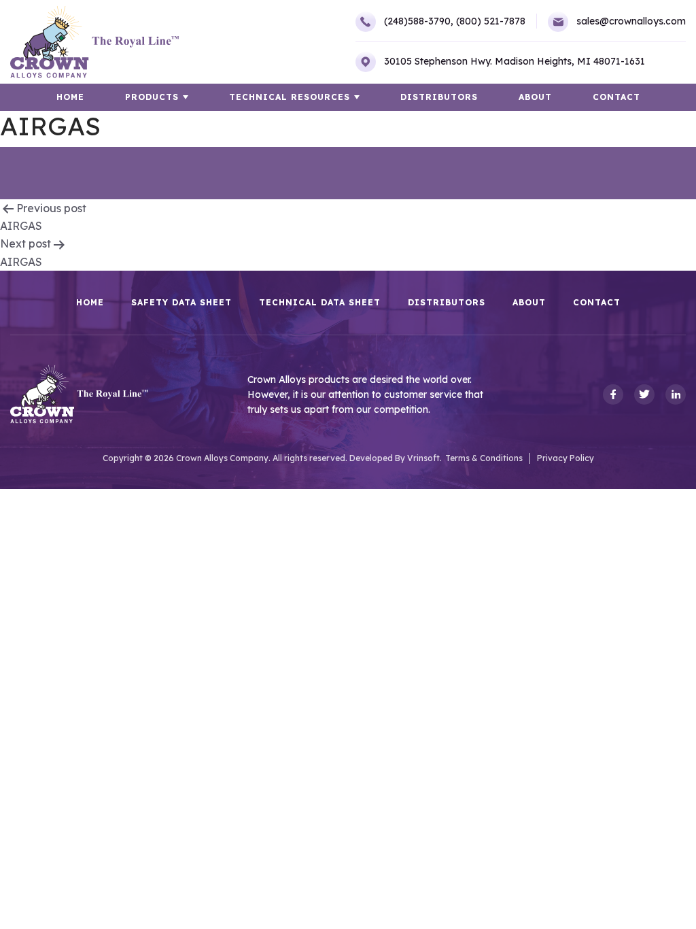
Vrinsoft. (424, 458)
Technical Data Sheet (320, 302)
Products (152, 97)
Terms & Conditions (484, 458)
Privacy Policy (565, 458)
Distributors (439, 97)
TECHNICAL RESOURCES (289, 97)
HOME (70, 97)
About (535, 97)
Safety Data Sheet (181, 302)
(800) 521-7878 (490, 21)
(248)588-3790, (418, 21)
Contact (616, 97)
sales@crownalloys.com (631, 21)
